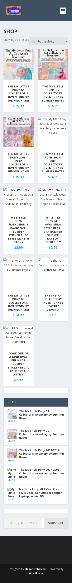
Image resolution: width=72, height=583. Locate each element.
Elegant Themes (35, 569)
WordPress (36, 573)
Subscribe (56, 523)
